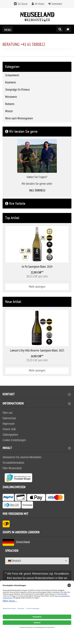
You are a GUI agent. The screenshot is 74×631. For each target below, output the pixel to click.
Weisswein (11, 97)
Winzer (9, 111)
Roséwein (10, 82)
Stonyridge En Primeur (17, 90)
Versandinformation (13, 463)
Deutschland (22, 542)
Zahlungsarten (10, 435)
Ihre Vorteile (16, 203)
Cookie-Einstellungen (14, 440)
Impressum (8, 424)
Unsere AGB (9, 429)
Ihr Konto (39, 3)
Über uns (7, 413)
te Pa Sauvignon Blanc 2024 (37, 267)
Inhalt (7, 448)
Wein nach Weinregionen (19, 118)
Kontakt (9, 394)
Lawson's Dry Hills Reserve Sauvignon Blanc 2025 (37, 350)
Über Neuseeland (12, 468)
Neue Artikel (13, 302)
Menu (7, 30)
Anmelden (57, 3)
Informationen (13, 404)
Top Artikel (12, 218)
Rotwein (9, 104)
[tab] (37, 396)
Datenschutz (9, 418)
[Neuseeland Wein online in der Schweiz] (37, 16)
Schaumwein (12, 75)
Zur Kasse (23, 3)
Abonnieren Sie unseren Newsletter (22, 457)
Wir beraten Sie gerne (23, 131)
